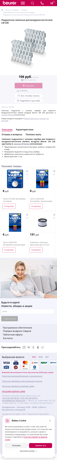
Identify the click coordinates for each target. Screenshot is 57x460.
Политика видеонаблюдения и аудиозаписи (22, 376)
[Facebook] (33, 348)
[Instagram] (24, 348)
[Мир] (44, 363)
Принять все (40, 446)
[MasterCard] (25, 363)
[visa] (6, 363)
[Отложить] (27, 174)
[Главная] (2, 10)
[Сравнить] (27, 171)
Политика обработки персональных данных (22, 381)
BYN (34, 357)
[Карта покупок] (6, 367)
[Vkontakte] (29, 348)
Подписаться (10, 318)
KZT (47, 357)
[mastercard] (25, 367)
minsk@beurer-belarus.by (13, 400)
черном (4, 115)
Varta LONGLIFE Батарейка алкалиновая (41, 200)
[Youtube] (43, 348)
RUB (40, 357)
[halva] (15, 367)
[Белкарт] (34, 367)
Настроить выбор (27, 451)
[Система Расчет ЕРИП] (34, 363)
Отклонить (16, 446)
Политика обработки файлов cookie (18, 386)
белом (11, 115)
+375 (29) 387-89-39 (10, 398)
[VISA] (15, 363)
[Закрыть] (50, 421)
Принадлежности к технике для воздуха (25, 119)
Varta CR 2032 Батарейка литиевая (14, 200)
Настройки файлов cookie (13, 391)
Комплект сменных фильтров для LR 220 (39, 243)
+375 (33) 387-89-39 (28, 398)
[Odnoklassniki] (38, 348)
